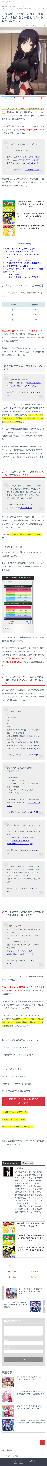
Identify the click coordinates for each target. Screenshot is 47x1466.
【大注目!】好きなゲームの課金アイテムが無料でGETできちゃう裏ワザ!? (30, 204)
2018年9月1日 (26, 508)
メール (7, 1348)
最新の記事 (29, 1163)
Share (35, 1266)
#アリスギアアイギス (26, 160)
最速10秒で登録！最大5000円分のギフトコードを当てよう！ (30, 227)
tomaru (14, 274)
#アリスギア (27, 951)
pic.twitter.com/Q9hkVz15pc (24, 386)
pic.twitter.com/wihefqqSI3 (25, 163)
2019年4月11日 (34, 755)
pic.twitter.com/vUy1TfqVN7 (20, 954)
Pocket (13, 1277)
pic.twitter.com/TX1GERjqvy (20, 844)
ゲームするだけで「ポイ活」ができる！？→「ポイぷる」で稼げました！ (30, 216)
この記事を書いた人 (12, 1163)
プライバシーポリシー (18, 1461)
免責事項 (32, 1461)
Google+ (13, 1271)
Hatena (35, 1271)
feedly (35, 1277)
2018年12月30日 (32, 170)
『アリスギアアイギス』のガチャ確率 (19, 249)
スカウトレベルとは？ (20, 260)
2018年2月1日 (32, 812)
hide (28, 244)
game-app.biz (6, 2)
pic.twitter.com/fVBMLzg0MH (26, 748)
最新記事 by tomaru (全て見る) (24, 277)
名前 (6, 1340)
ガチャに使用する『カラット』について (23, 252)
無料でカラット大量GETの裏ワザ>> (23, 1101)
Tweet (13, 1266)
